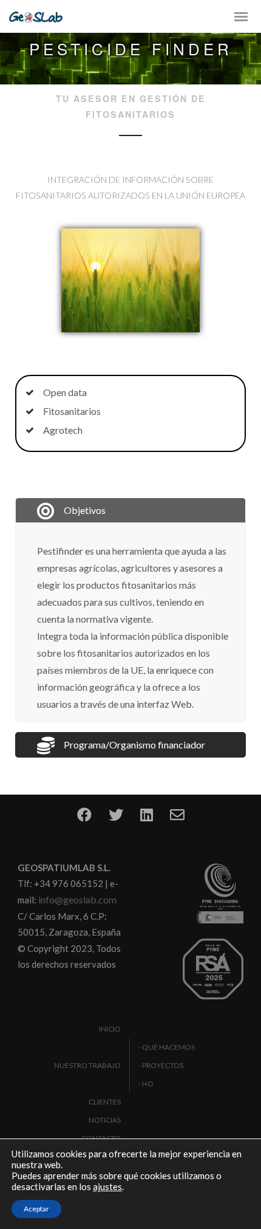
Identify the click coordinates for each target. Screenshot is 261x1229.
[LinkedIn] (147, 818)
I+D (147, 1083)
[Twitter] (116, 818)
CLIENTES (105, 1101)
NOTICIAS (105, 1120)
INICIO (110, 1028)
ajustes (107, 1186)
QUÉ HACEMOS (168, 1047)
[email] (177, 818)
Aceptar (36, 1208)
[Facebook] (84, 818)
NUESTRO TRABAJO (87, 1065)
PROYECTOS (162, 1065)
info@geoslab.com (77, 899)
